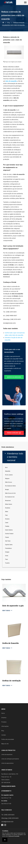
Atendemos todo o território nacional (13, 457)
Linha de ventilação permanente (10, 759)
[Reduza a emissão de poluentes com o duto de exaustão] (25, 3)
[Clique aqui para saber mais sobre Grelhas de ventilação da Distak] (14, 676)
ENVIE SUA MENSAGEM (15, 377)
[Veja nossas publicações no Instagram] (5, 825)
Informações (5, 726)
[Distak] (11, 2)
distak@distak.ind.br (7, 821)
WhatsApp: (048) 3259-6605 (9, 818)
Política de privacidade (7, 739)
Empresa (3, 717)
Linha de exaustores (6, 754)
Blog (8, 22)
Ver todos (6, 610)
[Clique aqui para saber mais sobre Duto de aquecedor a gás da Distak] (14, 601)
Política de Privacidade (14, 836)
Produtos (3, 722)
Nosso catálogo (12, 433)
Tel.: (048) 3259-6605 (7, 815)
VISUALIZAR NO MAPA (8, 786)
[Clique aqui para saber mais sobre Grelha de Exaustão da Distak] (14, 638)
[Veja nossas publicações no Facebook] (2, 825)
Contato (3, 735)
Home (3, 713)
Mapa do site (5, 743)
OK (5, 839)
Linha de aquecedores (7, 763)
